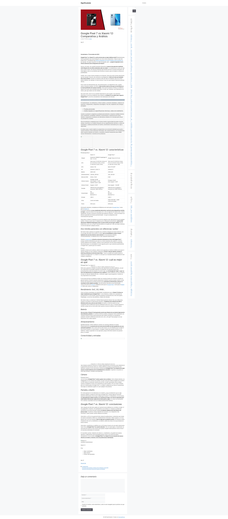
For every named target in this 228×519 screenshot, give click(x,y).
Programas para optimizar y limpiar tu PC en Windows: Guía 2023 (95, 467)
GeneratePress (121, 517)
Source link (83, 463)
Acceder (131, 263)
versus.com (88, 239)
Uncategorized (85, 466)
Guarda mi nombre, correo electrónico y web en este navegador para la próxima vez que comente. (103, 505)
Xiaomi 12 (86, 208)
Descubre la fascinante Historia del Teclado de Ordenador (93, 469)
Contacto (144, 3)
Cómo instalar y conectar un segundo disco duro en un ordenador (131, 53)
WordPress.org (131, 292)
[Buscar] (134, 11)
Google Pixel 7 (116, 207)
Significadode (86, 3)
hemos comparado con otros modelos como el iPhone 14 (109, 60)
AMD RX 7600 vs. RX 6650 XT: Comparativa (131, 155)
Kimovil (93, 284)
